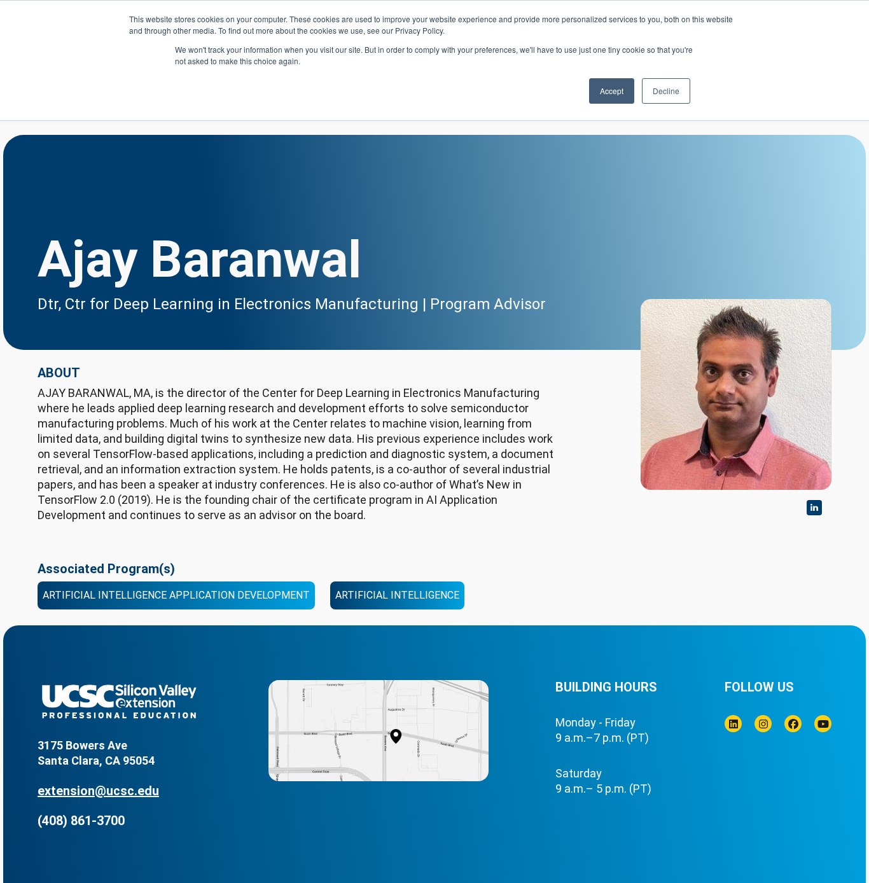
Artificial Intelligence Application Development (176, 595)
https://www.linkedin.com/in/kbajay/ (814, 507)
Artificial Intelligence (397, 595)
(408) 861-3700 (81, 820)
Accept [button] (611, 90)
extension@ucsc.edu (98, 790)
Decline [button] (666, 90)
